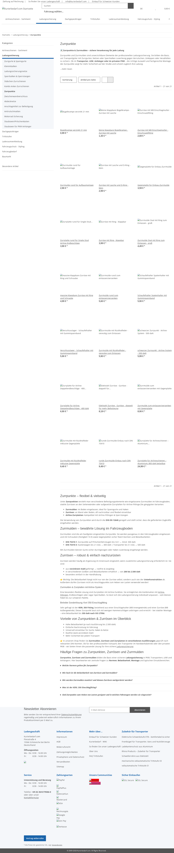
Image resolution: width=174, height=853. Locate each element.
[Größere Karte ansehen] (25, 762)
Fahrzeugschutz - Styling (13, 146)
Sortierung (67, 79)
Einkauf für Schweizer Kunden (105, 1)
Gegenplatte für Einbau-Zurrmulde (153, 185)
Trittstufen (7, 136)
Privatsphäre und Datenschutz (70, 757)
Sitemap (60, 766)
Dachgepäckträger (10, 131)
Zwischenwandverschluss (16, 96)
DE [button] (141, 8)
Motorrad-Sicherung (13, 116)
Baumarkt (6, 156)
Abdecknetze (10, 101)
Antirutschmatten (12, 111)
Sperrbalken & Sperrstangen (17, 76)
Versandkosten (63, 761)
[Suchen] (131, 6)
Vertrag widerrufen (35, 838)
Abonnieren (139, 710)
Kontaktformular (31, 797)
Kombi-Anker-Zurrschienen (16, 86)
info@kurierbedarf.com (75, 1)
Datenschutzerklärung (71, 714)
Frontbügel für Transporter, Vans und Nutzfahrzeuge (146, 741)
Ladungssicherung (124, 646)
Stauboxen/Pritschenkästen (16, 121)
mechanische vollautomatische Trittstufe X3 (142, 761)
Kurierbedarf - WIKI (98, 741)
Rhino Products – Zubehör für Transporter (141, 751)
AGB (58, 741)
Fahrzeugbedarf (9, 151)
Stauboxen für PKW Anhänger (17, 126)
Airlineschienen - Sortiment (14, 50)
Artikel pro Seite (88, 79)
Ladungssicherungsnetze (15, 71)
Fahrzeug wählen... (53, 11)
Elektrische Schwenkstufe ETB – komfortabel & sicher (146, 737)
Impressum (62, 737)
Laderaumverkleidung (12, 141)
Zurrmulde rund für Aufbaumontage (77, 185)
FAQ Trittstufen (96, 756)
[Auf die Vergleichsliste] (83, 99)
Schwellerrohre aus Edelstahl (135, 756)
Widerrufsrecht (63, 747)
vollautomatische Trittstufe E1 (135, 765)
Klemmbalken (10, 66)
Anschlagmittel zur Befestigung (18, 106)
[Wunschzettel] (155, 8)
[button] (150, 8)
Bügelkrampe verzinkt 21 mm (73, 130)
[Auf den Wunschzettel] (90, 99)
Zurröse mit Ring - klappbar (111, 240)
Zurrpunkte (9, 91)
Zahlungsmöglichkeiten (67, 752)
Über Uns (93, 751)
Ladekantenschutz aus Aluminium (137, 746)
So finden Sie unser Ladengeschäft (43, 1)
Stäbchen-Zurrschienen (15, 81)
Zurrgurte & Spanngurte (15, 61)
